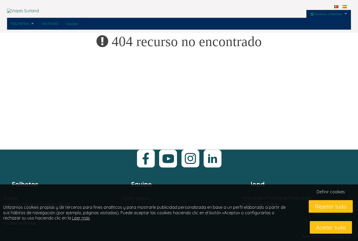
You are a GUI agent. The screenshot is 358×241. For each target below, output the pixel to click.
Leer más (81, 218)
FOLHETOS (20, 23)
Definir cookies (331, 191)
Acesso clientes (328, 14)
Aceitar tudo (331, 227)
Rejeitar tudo (330, 206)
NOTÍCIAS (50, 23)
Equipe (72, 23)
